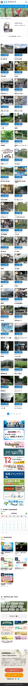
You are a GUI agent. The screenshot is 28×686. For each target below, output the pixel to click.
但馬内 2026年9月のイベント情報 (7, 553)
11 (10, 524)
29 (25, 529)
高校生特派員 (13, 606)
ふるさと (17, 6)
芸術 (3, 606)
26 (14, 529)
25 (10, 529)
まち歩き (21, 603)
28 (21, 529)
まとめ (4, 603)
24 (6, 529)
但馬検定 (22, 609)
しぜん (21, 6)
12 (14, 524)
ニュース (7, 6)
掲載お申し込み (13, 670)
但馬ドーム (11, 609)
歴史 (8, 606)
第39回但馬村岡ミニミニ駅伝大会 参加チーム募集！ (6, 569)
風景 (8, 603)
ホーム (2, 6)
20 (17, 527)
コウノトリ (5, 609)
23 (2, 529)
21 (21, 527)
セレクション (14, 603)
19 (14, 527)
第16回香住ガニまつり (20, 568)
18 (10, 527)
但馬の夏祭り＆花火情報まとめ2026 (6, 584)
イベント (12, 6)
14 (21, 524)
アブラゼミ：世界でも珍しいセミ (20, 553)
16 (2, 527)
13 (17, 524)
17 (6, 527)
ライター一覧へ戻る (6, 415)
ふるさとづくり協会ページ (13, 675)
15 (25, 524)
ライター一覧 (13, 616)
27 (17, 529)
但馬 (17, 609)
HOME (2, 18)
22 (25, 527)
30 (2, 532)
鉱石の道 (20, 606)
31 (6, 532)
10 (6, 524)
